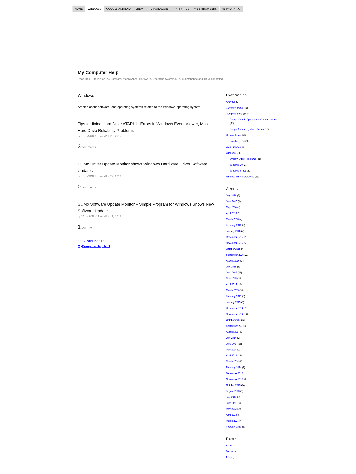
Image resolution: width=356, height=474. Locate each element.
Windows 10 (236, 164)
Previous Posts (91, 241)
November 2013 (234, 379)
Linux (140, 8)
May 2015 (231, 278)
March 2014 (232, 361)
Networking (231, 8)
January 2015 (233, 302)
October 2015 (233, 248)
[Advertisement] (178, 43)
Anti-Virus (181, 8)
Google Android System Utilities (247, 129)
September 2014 (235, 326)
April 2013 (231, 414)
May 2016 (231, 207)
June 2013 (231, 403)
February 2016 (233, 225)
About (229, 445)
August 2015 (233, 260)
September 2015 (235, 254)
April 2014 (231, 355)
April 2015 (231, 284)
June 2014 (231, 343)
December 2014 (234, 308)
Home (79, 8)
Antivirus (230, 101)
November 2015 (234, 243)
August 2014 (233, 331)
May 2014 (231, 349)
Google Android (118, 8)
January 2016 (233, 231)
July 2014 (231, 337)
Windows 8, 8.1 (238, 170)
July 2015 (231, 266)
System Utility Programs (243, 158)
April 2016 (231, 213)
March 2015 (232, 290)
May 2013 (231, 409)
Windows (94, 8)
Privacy (230, 457)
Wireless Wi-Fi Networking (240, 176)
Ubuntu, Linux (233, 135)
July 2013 (231, 397)
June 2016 (231, 201)
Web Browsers (205, 8)
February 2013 (233, 426)
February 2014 (233, 367)
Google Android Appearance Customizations (253, 119)
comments (87, 146)
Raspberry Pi (237, 141)
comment (86, 227)
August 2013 (233, 391)
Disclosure (231, 451)
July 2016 (231, 195)
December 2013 (234, 373)
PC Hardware (159, 8)
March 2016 (232, 219)
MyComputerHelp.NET (94, 246)
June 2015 (231, 272)
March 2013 (232, 420)
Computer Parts (234, 107)
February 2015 (233, 296)
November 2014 (234, 314)
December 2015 (234, 237)
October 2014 (233, 320)
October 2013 (233, 385)
